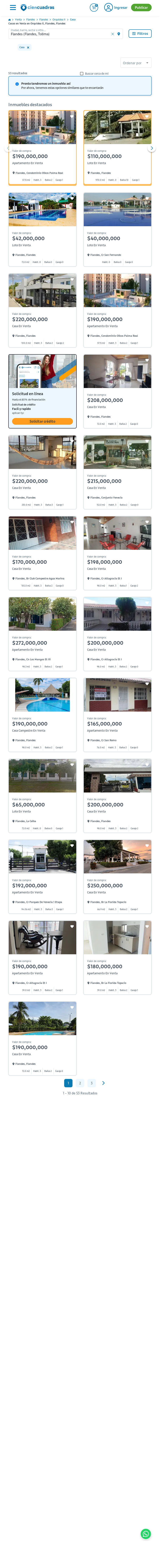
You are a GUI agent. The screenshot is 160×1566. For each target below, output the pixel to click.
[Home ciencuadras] (38, 8)
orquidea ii (58, 19)
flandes (30, 19)
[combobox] (136, 63)
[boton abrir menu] (12, 7)
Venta (18, 19)
